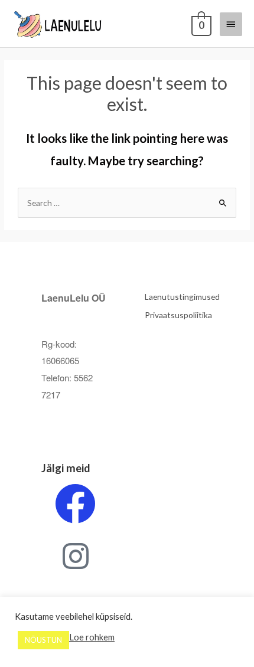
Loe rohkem (92, 637)
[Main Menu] (231, 24)
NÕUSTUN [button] (43, 640)
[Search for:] (127, 203)
